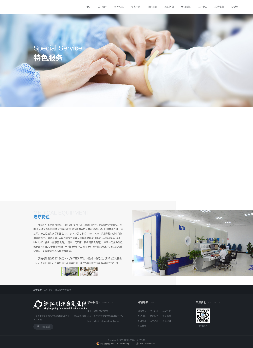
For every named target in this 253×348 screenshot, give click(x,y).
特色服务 (152, 6)
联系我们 (219, 6)
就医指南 (169, 6)
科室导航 (119, 6)
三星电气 (48, 289)
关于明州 (102, 6)
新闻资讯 (185, 6)
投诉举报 (236, 6)
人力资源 (202, 6)
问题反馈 (45, 326)
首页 (88, 6)
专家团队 (135, 6)
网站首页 (142, 311)
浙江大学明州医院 (63, 289)
